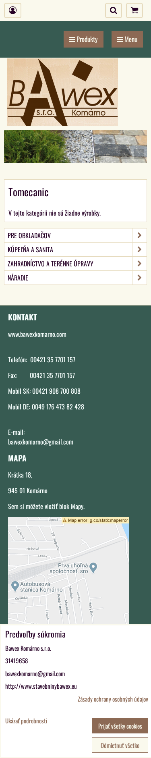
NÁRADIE (18, 277)
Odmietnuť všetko (120, 745)
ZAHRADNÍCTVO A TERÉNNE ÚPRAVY (50, 263)
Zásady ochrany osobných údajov (113, 698)
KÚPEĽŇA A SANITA (30, 249)
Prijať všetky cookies (120, 725)
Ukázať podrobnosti (26, 720)
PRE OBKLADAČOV (29, 235)
